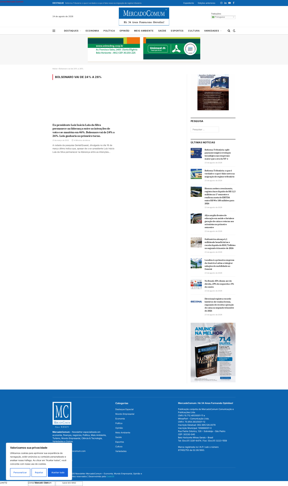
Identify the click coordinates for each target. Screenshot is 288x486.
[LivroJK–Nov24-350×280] (213, 109)
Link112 (3, 482)
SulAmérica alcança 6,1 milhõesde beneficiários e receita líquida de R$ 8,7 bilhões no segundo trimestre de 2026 (220, 244)
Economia (92, 30)
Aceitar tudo (57, 472)
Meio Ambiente (144, 30)
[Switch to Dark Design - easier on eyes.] (234, 30)
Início (54, 69)
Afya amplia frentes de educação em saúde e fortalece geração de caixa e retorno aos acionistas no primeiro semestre (219, 221)
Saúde (162, 30)
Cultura (194, 30)
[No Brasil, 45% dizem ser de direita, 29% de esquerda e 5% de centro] (196, 284)
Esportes (177, 30)
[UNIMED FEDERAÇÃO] (144, 49)
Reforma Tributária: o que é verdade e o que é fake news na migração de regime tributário (103, 3)
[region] (39, 461)
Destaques (71, 30)
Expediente (188, 3)
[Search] (229, 30)
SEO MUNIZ (14, 482)
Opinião (125, 30)
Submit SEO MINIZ (69, 483)
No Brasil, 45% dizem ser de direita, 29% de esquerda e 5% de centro (219, 284)
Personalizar (20, 472)
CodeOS (110, 476)
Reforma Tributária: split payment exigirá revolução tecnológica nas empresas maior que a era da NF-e (218, 154)
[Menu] (53, 30)
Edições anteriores (206, 3)
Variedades (211, 30)
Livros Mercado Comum (11, 1)
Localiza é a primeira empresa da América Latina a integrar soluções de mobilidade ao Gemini (219, 264)
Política (109, 30)
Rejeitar (39, 472)
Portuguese (219, 17)
